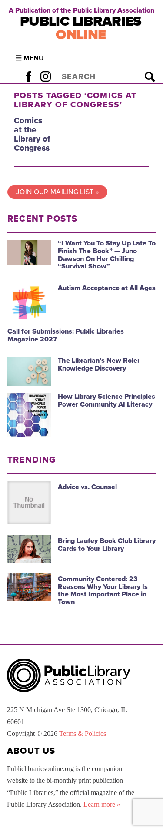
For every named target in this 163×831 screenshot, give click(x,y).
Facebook (28, 76)
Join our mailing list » (57, 192)
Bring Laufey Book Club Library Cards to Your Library (107, 544)
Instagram (45, 76)
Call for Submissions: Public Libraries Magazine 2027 (65, 335)
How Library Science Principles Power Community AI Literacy (106, 400)
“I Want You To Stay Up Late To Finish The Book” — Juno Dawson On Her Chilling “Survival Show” (107, 255)
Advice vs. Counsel (87, 487)
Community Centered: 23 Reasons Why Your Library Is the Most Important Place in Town (103, 590)
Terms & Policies (82, 733)
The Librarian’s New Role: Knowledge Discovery (98, 364)
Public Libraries (81, 28)
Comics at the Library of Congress (32, 134)
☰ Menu (30, 58)
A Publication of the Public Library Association (81, 10)
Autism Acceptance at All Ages (107, 288)
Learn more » (101, 804)
